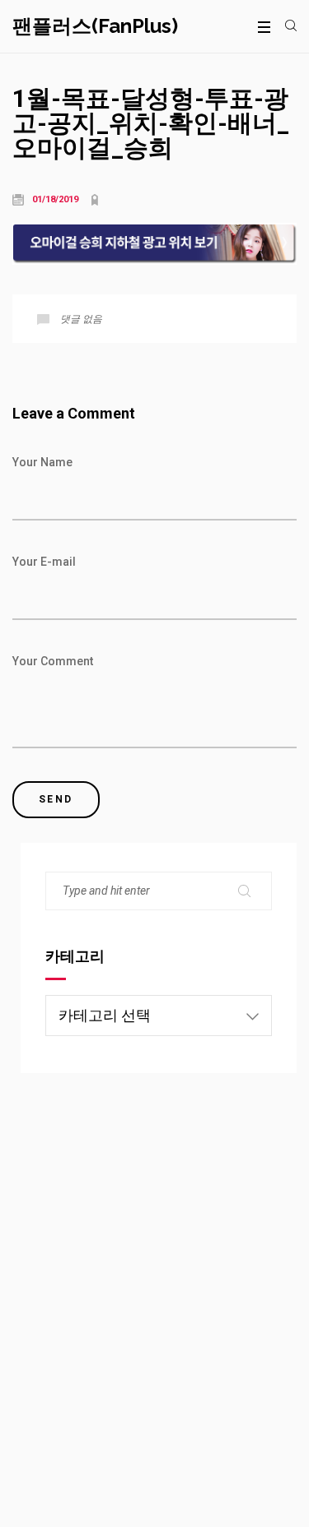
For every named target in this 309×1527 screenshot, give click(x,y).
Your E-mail (44, 561)
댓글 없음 (81, 319)
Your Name (42, 462)
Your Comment (52, 661)
